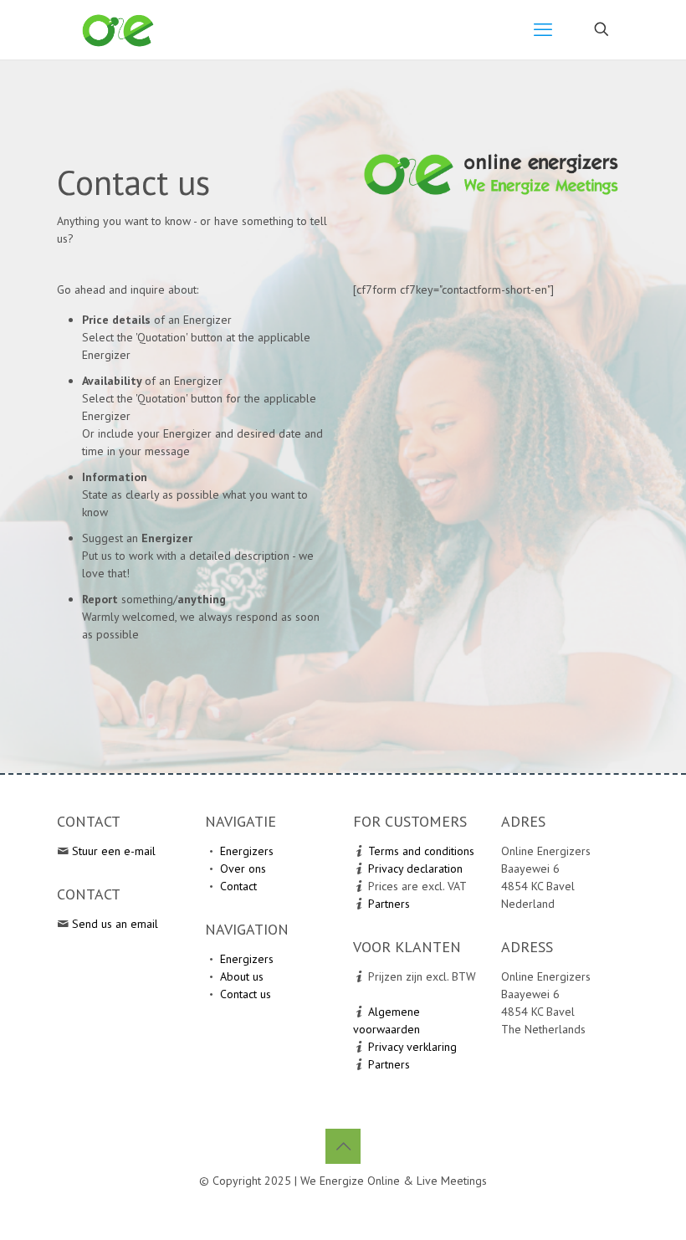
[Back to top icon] (343, 1146)
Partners (389, 903)
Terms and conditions (421, 850)
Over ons (243, 868)
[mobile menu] (543, 29)
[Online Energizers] (118, 29)
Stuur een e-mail (114, 850)
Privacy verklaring (412, 1046)
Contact (238, 886)
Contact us (245, 994)
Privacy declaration (415, 868)
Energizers (247, 850)
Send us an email (115, 923)
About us (242, 976)
